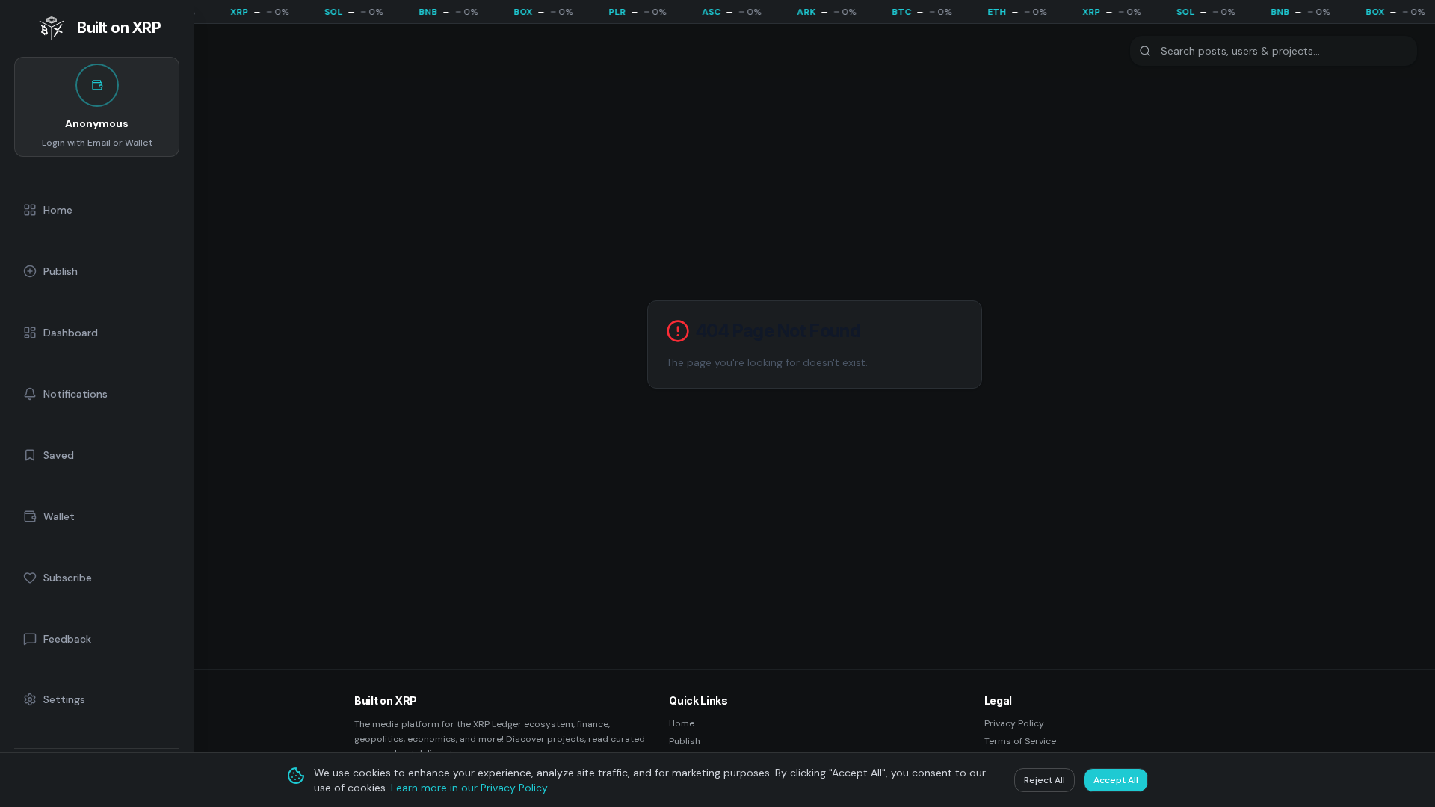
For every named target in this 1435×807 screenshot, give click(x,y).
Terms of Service (1020, 741)
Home (681, 723)
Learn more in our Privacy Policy (469, 787)
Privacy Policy (1014, 723)
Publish (684, 741)
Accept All (1115, 780)
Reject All (1044, 780)
